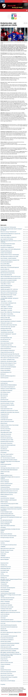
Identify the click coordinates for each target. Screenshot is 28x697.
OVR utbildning (3, 527)
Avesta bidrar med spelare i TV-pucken (7, 403)
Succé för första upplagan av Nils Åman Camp (8, 346)
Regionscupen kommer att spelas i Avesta (8, 548)
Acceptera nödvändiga (13, 694)
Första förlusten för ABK (5, 678)
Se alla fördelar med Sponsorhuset (6, 419)
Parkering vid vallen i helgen (5, 317)
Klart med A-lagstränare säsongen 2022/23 (8, 350)
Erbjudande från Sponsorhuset (6, 436)
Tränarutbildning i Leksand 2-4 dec (6, 330)
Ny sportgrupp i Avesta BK (5, 603)
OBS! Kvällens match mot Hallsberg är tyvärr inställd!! (9, 256)
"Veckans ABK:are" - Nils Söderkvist (7, 296)
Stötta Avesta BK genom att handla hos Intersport (9, 459)
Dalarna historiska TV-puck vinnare (6, 673)
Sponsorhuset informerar (5, 426)
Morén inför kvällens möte (5, 269)
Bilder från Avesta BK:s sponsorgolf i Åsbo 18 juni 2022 (10, 354)
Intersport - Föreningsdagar (5, 601)
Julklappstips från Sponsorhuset (6, 456)
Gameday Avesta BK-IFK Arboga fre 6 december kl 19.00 (10, 260)
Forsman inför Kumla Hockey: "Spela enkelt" (8, 326)
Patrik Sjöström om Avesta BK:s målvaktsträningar (9, 291)
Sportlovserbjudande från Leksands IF (7, 619)
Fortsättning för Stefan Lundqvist (6, 608)
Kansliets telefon (3, 553)
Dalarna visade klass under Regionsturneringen (8, 535)
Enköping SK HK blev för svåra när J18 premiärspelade (10, 254)
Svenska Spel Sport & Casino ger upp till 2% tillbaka (9, 503)
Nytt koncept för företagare (5, 430)
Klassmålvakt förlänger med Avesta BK (7, 441)
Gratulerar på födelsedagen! (5, 589)
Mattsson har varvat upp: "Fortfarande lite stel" (8, 231)
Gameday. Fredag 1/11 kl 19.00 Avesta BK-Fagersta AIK (10, 267)
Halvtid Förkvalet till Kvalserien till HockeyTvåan (9, 625)
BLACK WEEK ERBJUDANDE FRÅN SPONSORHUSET (9, 469)
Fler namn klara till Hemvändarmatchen (7, 637)
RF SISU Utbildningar (4, 335)
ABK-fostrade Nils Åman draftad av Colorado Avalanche (10, 489)
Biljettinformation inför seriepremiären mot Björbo (9, 492)
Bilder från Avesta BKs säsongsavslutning (8, 272)
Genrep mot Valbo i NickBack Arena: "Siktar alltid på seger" (10, 312)
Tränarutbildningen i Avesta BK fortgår (7, 332)
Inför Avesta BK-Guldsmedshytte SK (6, 261)
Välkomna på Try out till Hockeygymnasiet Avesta (9, 292)
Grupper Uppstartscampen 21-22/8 (6, 408)
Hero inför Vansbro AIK (4, 660)
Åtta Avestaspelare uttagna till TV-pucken (7, 401)
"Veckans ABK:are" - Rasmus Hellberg (7, 313)
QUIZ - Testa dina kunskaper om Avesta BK (8, 457)
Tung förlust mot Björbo (5, 634)
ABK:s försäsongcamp (4, 394)
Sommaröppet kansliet (4, 417)
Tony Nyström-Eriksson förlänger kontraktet (8, 593)
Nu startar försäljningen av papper (6, 511)
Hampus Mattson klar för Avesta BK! (7, 599)
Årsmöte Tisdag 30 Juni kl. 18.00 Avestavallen (8, 227)
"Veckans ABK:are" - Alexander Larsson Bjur (8, 315)
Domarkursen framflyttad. (5, 505)
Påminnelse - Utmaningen (5, 552)
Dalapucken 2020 (3, 628)
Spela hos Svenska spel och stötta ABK (7, 421)
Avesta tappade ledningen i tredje (6, 337)
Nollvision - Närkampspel (5, 481)
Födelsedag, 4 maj (4, 577)
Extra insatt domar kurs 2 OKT (6, 339)
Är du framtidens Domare (5, 341)
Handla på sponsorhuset (5, 479)
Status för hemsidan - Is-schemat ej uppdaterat (8, 258)
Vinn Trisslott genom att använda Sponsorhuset (9, 544)
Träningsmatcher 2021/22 (5, 414)
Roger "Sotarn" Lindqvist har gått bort (7, 454)
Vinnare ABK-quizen (4, 448)
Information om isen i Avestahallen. (6, 605)
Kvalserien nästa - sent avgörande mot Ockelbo (9, 24)
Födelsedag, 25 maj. (4, 564)
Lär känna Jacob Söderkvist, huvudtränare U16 (8, 237)
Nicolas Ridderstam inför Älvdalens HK (7, 639)
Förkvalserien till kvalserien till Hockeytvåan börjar (9, 626)
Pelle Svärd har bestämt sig (5, 557)
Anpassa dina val (4, 694)
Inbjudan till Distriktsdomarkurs (6, 348)
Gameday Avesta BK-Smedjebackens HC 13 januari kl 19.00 (10, 233)
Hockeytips (2, 666)
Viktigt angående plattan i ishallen (6, 432)
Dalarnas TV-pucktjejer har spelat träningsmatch (9, 499)
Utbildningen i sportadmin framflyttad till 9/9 (8, 388)
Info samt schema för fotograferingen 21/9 (8, 386)
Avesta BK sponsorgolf (4, 399)
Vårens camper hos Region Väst (6, 235)
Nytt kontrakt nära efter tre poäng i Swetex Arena (9, 324)
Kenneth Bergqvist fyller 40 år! (5, 568)
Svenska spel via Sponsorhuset (6, 434)
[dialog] (14, 691)
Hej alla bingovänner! (4, 383)
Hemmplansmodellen (4, 630)
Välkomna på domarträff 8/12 (5, 287)
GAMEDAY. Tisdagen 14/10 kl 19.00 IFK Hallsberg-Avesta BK (10, 249)
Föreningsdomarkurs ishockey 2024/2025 (7, 271)
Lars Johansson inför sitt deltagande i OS (7, 364)
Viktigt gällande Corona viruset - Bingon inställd (9, 610)
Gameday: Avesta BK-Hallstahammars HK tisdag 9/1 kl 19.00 (10, 278)
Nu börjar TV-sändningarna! (5, 541)
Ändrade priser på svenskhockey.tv (6, 533)
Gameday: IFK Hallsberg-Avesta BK (6, 285)
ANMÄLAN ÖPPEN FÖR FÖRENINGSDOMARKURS (9, 385)
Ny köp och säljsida (4, 406)
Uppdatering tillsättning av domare (6, 475)
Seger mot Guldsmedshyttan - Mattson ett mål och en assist (11, 276)
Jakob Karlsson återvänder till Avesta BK (7, 597)
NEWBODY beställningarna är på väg (7, 494)
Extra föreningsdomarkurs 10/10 (6, 372)
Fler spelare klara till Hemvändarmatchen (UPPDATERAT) (10, 643)
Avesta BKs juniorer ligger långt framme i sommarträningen (10, 355)
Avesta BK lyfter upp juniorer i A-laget (7, 439)
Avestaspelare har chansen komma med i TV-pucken (9, 410)
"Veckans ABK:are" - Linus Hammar (6, 310)
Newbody (2, 532)
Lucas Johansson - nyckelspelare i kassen (8, 359)
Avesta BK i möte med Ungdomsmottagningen (8, 366)
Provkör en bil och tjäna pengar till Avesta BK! (8, 671)
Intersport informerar (4, 658)
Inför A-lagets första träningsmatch (6, 390)
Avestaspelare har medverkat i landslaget (7, 645)
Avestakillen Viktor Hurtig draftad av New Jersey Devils (10, 412)
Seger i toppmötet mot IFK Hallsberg (7, 239)
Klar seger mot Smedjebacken (5, 304)
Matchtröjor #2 (3, 374)
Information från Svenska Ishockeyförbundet (8, 445)
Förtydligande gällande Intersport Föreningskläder (9, 677)
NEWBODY (2, 473)
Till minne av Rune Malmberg (5, 664)
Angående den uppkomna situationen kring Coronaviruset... (11, 612)
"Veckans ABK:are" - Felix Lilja (5, 283)
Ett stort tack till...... (4, 466)
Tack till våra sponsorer (4, 377)
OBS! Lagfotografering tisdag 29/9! (6, 520)
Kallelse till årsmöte (4, 423)
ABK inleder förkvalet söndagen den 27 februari (8, 363)
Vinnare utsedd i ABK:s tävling (6, 657)
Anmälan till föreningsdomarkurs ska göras (8, 515)
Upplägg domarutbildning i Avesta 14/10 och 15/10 (9, 490)
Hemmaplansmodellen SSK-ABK (6, 328)
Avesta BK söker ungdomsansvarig (6, 437)
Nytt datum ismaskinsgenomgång (6, 521)
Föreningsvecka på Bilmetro (5, 487)
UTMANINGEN (3, 546)
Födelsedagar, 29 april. (4, 582)
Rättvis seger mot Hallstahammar (6, 245)
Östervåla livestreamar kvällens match (7, 513)
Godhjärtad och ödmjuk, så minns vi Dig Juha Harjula (9, 425)
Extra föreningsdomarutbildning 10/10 (7, 381)
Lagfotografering (3, 397)
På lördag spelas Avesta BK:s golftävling (7, 405)
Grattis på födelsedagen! (5, 585)
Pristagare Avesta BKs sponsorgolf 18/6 (7, 352)
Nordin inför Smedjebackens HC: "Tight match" (8, 333)
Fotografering (3, 684)
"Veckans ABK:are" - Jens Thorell (6, 301)
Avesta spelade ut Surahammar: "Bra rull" (7, 281)
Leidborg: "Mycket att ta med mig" (6, 308)
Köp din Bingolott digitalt (5, 570)
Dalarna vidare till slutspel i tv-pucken (7, 343)
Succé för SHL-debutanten (5, 614)
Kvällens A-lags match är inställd (6, 646)
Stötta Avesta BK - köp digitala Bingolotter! (8, 587)
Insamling (2, 573)
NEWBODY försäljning (4, 501)
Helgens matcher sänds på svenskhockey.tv (8, 525)
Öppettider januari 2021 (4, 446)
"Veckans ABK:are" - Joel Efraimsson (7, 306)
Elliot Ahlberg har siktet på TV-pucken (7, 550)
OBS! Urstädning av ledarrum (5, 392)
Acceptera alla (22, 694)
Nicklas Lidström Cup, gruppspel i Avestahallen (9, 280)
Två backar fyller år (4, 584)
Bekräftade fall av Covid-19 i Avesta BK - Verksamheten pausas (11, 507)
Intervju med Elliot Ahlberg (5, 263)
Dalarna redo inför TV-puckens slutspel (7, 675)
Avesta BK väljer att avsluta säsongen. (7, 606)
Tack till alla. (3, 542)
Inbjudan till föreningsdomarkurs (6, 319)
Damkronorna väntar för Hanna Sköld (7, 662)
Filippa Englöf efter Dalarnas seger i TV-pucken (8, 294)
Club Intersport (3, 617)
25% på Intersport (3, 452)
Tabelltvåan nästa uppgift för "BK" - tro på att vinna (9, 289)
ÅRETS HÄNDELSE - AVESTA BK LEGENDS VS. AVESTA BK (10, 652)
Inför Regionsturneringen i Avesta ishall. (7, 537)
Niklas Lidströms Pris (4, 395)
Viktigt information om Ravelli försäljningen (8, 680)
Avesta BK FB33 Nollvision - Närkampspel (7, 498)
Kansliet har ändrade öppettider (6, 464)
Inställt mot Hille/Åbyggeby (5, 523)
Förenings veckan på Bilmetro (5, 370)
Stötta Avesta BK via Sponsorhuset (6, 443)
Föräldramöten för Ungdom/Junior (6, 323)
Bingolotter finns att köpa (5, 450)
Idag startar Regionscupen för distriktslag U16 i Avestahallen (11, 321)
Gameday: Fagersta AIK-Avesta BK (6, 274)
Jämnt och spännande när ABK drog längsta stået (9, 636)
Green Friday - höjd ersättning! (6, 428)
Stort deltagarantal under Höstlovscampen (8, 243)
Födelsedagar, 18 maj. (4, 572)
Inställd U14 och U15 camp (5, 471)
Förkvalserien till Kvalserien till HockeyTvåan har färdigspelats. (11, 621)
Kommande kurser (4, 496)
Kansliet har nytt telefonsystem (6, 368)
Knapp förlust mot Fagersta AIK (6, 265)
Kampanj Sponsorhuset (4, 563)
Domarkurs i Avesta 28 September (6, 252)
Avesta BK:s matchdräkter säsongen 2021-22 (8, 375)
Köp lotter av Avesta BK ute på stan (6, 483)
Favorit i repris (3, 623)
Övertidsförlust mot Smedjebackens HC (7, 247)
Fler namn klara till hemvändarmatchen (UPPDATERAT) (9, 648)
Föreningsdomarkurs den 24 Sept (6, 344)
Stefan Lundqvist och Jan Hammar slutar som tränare (9, 357)
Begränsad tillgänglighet (5, 559)
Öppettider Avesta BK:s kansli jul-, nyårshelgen (8, 650)
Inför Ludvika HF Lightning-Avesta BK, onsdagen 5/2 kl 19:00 (11, 632)
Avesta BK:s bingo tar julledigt (6, 641)
